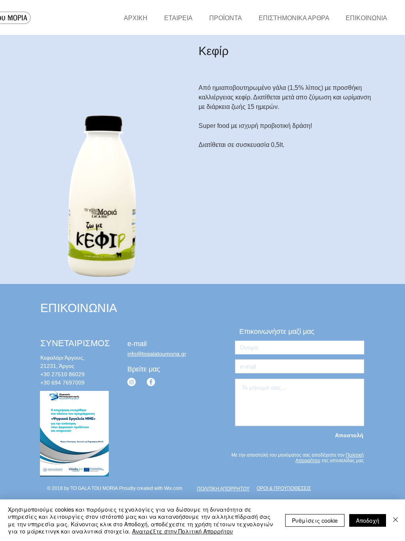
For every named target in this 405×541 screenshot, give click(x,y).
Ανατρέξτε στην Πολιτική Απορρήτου (182, 531)
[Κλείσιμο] (395, 520)
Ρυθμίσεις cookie (315, 520)
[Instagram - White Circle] (131, 382)
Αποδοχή (367, 520)
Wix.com (173, 488)
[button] (281, 332)
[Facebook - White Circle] (151, 382)
